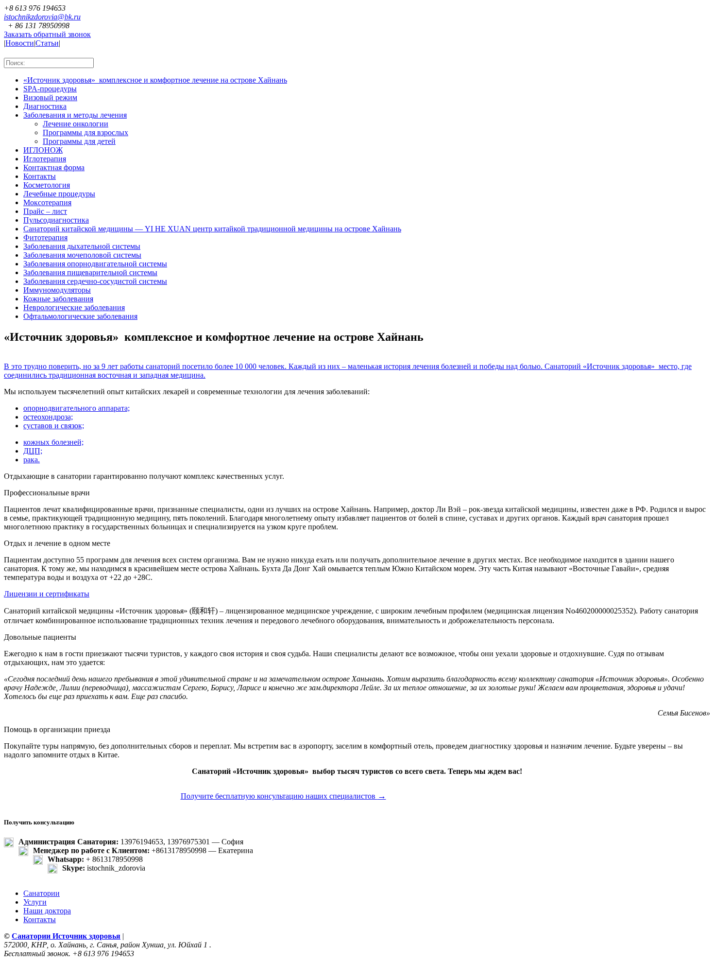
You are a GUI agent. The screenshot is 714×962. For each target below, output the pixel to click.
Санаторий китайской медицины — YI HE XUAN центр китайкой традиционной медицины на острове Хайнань (212, 229)
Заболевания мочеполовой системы (82, 255)
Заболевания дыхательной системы (81, 246)
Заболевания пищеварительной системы (90, 272)
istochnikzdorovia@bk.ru (42, 17)
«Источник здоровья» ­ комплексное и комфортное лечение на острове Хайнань (155, 80)
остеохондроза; (48, 417)
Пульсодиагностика (56, 220)
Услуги (35, 902)
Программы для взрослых (85, 132)
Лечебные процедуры (59, 194)
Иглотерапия (44, 159)
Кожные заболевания (58, 299)
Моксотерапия (47, 202)
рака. (31, 459)
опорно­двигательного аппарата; (76, 408)
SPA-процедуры (50, 89)
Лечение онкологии (75, 124)
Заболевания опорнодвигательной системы (95, 264)
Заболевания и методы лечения (75, 115)
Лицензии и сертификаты (46, 594)
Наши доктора (47, 911)
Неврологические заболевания (74, 307)
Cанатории (41, 893)
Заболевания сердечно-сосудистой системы (95, 281)
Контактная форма (54, 167)
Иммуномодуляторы (57, 290)
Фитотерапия (45, 237)
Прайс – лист (45, 211)
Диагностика (45, 106)
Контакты (39, 176)
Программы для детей (79, 141)
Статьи (47, 43)
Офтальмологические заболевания (80, 316)
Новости (19, 43)
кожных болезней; (53, 442)
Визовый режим (50, 97)
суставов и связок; (53, 425)
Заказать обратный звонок (47, 34)
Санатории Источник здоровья (66, 936)
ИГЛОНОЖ (43, 150)
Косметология (46, 185)
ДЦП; (32, 451)
